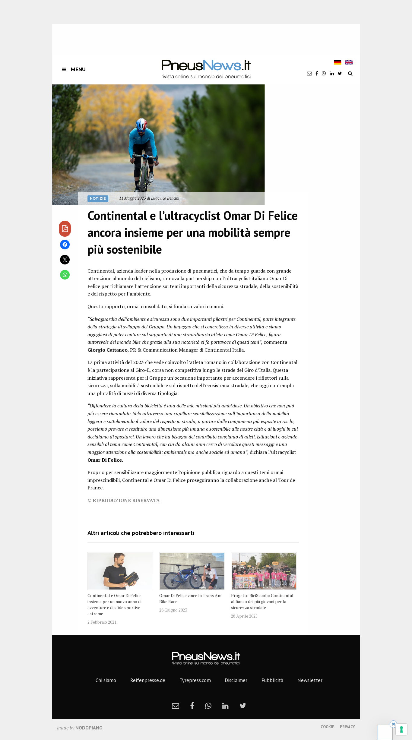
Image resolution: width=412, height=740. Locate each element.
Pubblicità (272, 680)
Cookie (327, 726)
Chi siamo (106, 680)
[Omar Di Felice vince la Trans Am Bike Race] (192, 571)
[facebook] (316, 73)
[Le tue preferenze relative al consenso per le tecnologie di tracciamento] (401, 729)
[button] (158, 145)
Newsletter (309, 680)
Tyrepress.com (195, 680)
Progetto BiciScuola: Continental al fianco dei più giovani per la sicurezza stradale (262, 601)
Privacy (347, 726)
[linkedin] (332, 73)
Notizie (98, 198)
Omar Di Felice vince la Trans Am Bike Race (190, 598)
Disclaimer (236, 680)
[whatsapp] (324, 73)
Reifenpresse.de (147, 680)
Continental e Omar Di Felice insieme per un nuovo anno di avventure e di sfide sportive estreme (114, 604)
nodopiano (89, 728)
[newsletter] (309, 73)
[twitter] (340, 73)
